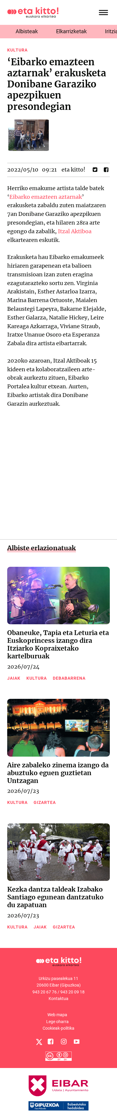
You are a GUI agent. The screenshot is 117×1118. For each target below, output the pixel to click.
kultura (17, 50)
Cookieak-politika (58, 1028)
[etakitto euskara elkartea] (32, 12)
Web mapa (57, 1014)
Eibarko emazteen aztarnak (45, 196)
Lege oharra (57, 1021)
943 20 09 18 (72, 992)
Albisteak (27, 31)
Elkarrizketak (71, 31)
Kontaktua (58, 998)
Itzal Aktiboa (75, 231)
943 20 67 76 (44, 992)
